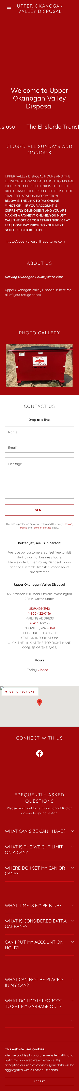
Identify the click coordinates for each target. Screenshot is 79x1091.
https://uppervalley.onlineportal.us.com (35, 241)
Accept (39, 1081)
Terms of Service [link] (41, 527)
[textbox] (39, 432)
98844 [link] (51, 628)
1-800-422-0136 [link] (39, 613)
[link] (40, 8)
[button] (9, 8)
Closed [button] (43, 670)
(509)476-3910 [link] (39, 608)
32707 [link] (33, 623)
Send (39, 510)
